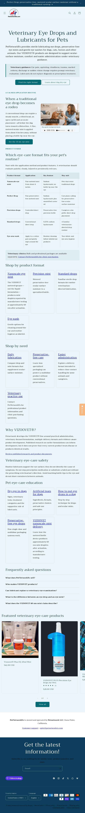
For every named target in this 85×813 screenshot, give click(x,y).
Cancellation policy (58, 808)
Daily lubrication (14, 356)
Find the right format (28, 82)
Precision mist (42, 274)
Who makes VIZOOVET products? (22, 584)
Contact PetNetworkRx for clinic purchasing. (38, 256)
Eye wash (13, 319)
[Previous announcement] (4, 3)
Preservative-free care (41, 356)
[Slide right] (47, 698)
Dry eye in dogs (17, 491)
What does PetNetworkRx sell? (20, 577)
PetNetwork (15, 806)
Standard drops (67, 274)
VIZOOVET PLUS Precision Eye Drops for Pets (57, 681)
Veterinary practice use (15, 394)
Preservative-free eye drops (16, 522)
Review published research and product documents (29, 453)
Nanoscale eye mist (16, 275)
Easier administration (67, 356)
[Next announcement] (80, 3)
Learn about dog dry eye (55, 82)
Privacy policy (50, 806)
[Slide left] (37, 698)
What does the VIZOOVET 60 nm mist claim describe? (31, 603)
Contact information (73, 808)
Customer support (30, 728)
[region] (42, 210)
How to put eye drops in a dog (67, 492)
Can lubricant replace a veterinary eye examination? (31, 590)
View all (42, 704)
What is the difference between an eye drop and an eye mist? (35, 597)
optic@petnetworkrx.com (51, 728)
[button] (4, 13)
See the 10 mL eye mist (19, 141)
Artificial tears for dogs (42, 492)
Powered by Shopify (26, 806)
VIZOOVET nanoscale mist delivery (42, 523)
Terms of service (62, 806)
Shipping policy (75, 806)
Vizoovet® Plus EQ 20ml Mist (17, 662)
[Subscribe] (59, 768)
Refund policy (39, 806)
